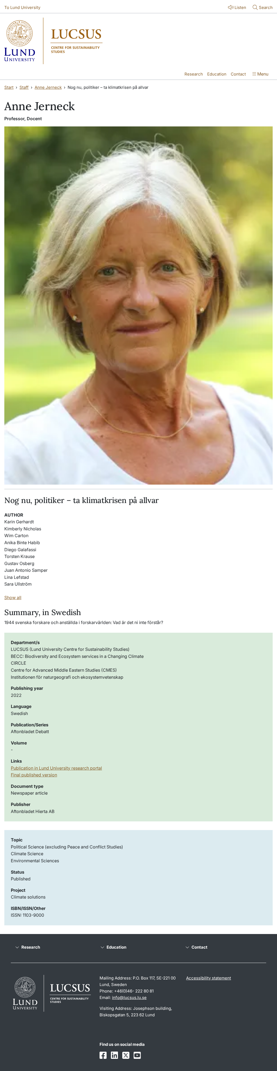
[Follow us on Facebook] (103, 1055)
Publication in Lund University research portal (56, 768)
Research (193, 74)
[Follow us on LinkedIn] (114, 1055)
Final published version (34, 775)
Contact (238, 74)
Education (216, 74)
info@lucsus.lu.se (129, 997)
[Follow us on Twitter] (125, 1055)
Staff (24, 87)
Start (9, 87)
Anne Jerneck (48, 87)
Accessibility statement (208, 978)
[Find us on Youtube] (137, 1055)
